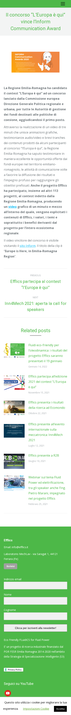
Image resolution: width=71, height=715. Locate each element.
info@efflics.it (20, 547)
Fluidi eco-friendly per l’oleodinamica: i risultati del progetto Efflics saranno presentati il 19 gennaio (47, 353)
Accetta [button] (60, 708)
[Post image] (14, 351)
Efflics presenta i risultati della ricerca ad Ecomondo (46, 405)
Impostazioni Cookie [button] (36, 708)
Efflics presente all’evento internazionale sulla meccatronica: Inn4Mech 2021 (46, 432)
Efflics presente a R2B (43, 455)
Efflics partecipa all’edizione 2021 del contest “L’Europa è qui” (47, 381)
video (12, 207)
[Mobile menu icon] (63, 4)
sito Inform (28, 246)
